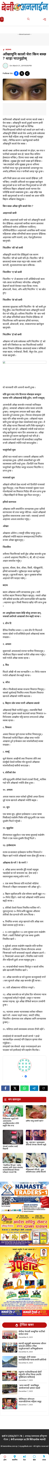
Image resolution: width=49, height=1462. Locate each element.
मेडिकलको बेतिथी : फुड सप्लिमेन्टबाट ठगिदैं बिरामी (36, 1170)
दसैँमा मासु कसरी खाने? (35, 1121)
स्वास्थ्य (8, 49)
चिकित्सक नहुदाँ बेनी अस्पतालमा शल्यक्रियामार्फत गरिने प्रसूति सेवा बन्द (11, 1122)
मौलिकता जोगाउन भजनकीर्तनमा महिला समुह (30, 1400)
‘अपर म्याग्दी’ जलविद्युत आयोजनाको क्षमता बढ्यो (29, 1387)
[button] (28, 19)
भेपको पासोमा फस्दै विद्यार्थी (10, 1147)
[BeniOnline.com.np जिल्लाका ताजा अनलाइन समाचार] (25, 6)
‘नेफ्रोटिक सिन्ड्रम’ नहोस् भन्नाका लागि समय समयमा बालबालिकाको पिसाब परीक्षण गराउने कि (13, 1168)
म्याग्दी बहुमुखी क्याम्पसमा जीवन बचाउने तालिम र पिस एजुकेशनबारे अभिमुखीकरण (32, 1346)
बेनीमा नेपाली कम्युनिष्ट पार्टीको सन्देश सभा (32, 1333)
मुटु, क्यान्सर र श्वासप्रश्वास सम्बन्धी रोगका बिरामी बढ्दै (36, 1143)
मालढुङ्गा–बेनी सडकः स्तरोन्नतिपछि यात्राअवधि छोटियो (32, 1358)
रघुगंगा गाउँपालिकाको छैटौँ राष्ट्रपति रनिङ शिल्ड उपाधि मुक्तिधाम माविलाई (30, 1375)
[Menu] (45, 19)
